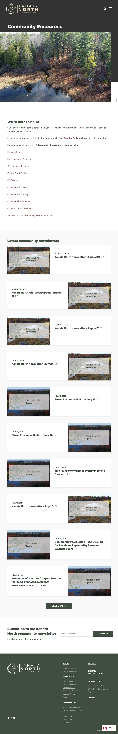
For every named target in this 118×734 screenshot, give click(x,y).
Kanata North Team (70, 671)
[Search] (105, 8)
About (66, 664)
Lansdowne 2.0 (68, 722)
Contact (92, 697)
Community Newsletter (96, 686)
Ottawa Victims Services (19, 208)
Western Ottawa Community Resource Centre (29, 215)
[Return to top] (8, 731)
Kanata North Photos (70, 685)
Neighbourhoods (69, 688)
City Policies (67, 719)
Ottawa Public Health (17, 187)
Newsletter (94, 681)
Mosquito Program (70, 694)
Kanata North (68, 681)
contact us (79, 128)
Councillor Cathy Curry (71, 668)
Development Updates (71, 707)
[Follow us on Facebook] (8, 718)
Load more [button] (57, 606)
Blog (89, 692)
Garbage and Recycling (18, 166)
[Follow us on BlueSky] (14, 718)
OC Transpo (13, 180)
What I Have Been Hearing (98, 689)
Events (95, 672)
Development (69, 702)
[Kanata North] (22, 8)
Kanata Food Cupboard (18, 173)
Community (68, 677)
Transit (92, 664)
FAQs (65, 697)
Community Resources (71, 691)
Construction (67, 716)
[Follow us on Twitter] (11, 718)
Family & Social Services (19, 159)
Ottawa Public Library (17, 194)
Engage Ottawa (15, 152)
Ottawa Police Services (18, 201)
